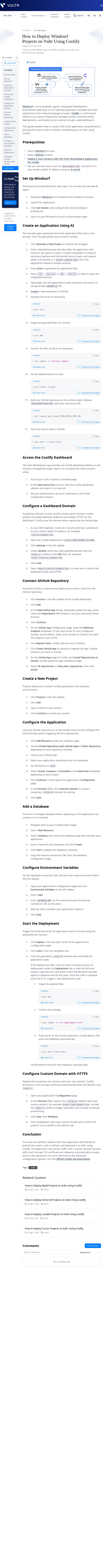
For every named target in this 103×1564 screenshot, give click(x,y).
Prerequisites (9, 74)
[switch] (16, 57)
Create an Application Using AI (9, 87)
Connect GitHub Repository (8, 115)
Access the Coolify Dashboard (8, 96)
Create (34, 291)
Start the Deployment (9, 151)
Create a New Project (9, 122)
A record (75, 169)
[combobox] (89, 1252)
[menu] (101, 5)
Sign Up (9, 202)
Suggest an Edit (10, 227)
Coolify (75, 113)
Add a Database (8, 135)
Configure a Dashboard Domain (9, 105)
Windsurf (28, 106)
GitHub (39, 154)
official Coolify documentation (73, 1158)
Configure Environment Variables (9, 143)
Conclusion (8, 168)
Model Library (67, 15)
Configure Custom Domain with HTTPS (9, 160)
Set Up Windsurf (8, 79)
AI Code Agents (40, 30)
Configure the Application (10, 129)
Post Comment (93, 1245)
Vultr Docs (7, 15)
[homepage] (9, 5)
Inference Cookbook (54, 15)
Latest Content (23, 15)
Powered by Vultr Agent (91, 315)
